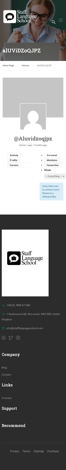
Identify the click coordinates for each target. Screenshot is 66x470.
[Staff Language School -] (21, 20)
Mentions (52, 160)
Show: (48, 170)
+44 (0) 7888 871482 (18, 305)
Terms (26, 451)
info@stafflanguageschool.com (25, 328)
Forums (25, 65)
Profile (13, 160)
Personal (52, 155)
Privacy (14, 451)
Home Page (8, 65)
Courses (7, 398)
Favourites (53, 165)
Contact (6, 374)
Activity (14, 155)
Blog (4, 367)
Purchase (53, 451)
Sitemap (39, 451)
